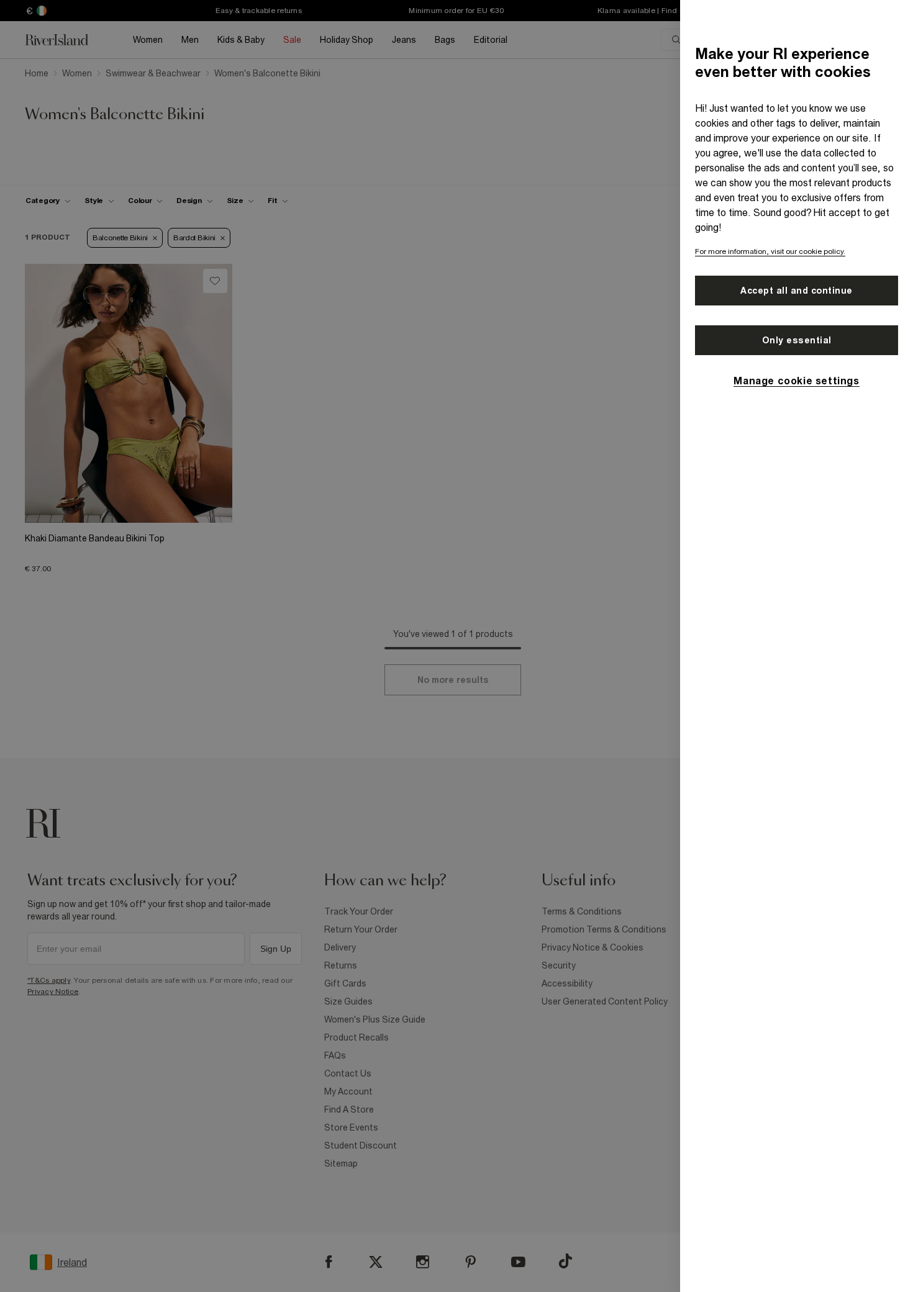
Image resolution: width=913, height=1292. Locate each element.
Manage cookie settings (796, 380)
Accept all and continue (796, 291)
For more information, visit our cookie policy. (770, 251)
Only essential (797, 340)
